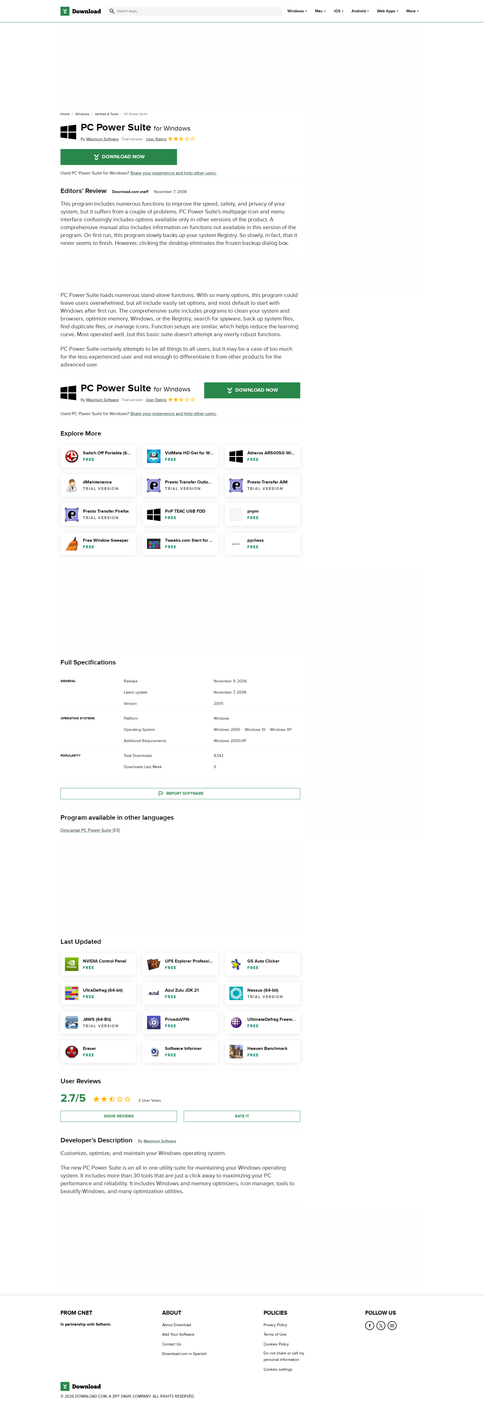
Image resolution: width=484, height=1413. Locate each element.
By (100, 139)
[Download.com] (81, 11)
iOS (337, 11)
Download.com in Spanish (184, 1353)
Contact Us (171, 1344)
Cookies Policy (276, 1344)
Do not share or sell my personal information (284, 1356)
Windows (295, 11)
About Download (176, 1325)
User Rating (156, 139)
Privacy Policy (275, 1325)
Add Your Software (178, 1334)
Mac (319, 11)
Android (359, 11)
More (411, 11)
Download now (123, 157)
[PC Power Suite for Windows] (68, 132)
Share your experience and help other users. (173, 173)
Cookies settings (278, 1369)
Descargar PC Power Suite (86, 830)
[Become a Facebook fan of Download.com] (369, 1325)
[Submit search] (112, 11)
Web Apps (386, 11)
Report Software (184, 793)
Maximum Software (160, 1140)
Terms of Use (275, 1334)
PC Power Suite (135, 127)
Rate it (242, 1116)
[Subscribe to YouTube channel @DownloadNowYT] (392, 1325)
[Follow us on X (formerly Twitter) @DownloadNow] (380, 1325)
